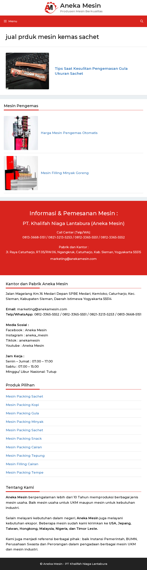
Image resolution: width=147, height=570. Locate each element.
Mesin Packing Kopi (22, 405)
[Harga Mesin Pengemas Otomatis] (21, 133)
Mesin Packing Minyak (24, 422)
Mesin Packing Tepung (25, 455)
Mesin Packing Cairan (24, 447)
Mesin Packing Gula (22, 413)
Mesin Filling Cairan (22, 464)
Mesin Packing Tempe (24, 472)
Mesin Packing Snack (24, 438)
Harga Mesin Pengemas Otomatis (69, 133)
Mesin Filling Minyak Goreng (65, 173)
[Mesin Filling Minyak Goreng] (21, 173)
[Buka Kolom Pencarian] (141, 21)
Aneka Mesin (80, 5)
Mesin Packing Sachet (24, 396)
